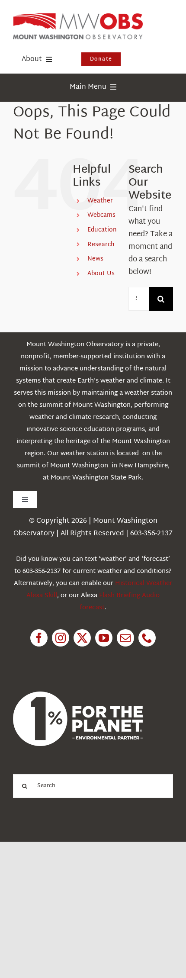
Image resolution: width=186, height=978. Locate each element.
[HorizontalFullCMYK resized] (78, 16)
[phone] (147, 638)
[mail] (125, 638)
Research (101, 244)
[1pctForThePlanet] (78, 695)
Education (102, 230)
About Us (101, 273)
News (95, 259)
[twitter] (82, 638)
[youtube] (103, 638)
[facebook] (39, 638)
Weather (100, 201)
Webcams (101, 215)
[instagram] (60, 638)
